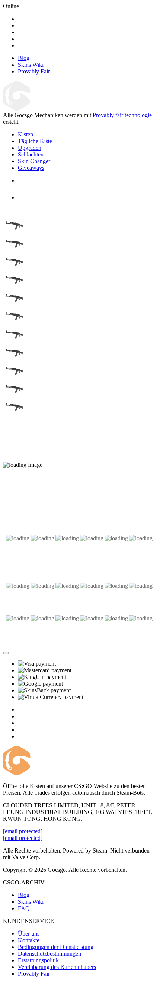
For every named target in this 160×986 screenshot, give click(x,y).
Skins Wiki (31, 901)
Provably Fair (34, 973)
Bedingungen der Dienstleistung (55, 947)
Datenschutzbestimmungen (49, 953)
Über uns (28, 933)
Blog (23, 895)
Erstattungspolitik (38, 960)
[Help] (6, 653)
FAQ (24, 908)
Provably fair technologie (122, 115)
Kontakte (28, 940)
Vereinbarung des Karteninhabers (57, 967)
